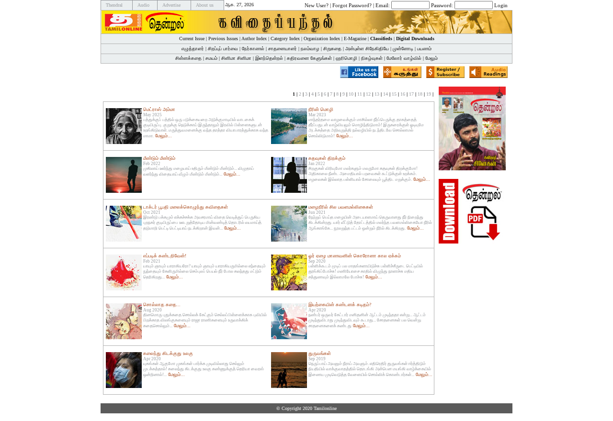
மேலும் (431, 58)
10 (351, 94)
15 (394, 94)
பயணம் (424, 48)
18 (420, 94)
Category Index (285, 38)
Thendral (114, 5)
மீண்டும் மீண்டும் (159, 158)
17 (411, 94)
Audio (143, 5)
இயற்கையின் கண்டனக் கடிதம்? (339, 304)
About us (205, 5)
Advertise (171, 5)
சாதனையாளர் (282, 48)
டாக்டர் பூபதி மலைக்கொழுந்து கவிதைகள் (185, 207)
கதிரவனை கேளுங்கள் (309, 58)
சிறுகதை (332, 48)
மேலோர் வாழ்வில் (403, 58)
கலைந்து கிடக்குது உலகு (168, 353)
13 (377, 94)
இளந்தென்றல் (269, 58)
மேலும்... (163, 135)
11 (359, 94)
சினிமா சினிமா (236, 58)
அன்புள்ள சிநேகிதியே (367, 48)
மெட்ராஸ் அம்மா (159, 109)
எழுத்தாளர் (193, 48)
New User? (317, 5)
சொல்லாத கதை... (162, 304)
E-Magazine (355, 38)
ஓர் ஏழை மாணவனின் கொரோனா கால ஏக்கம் (354, 255)
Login (501, 5)
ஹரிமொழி (346, 58)
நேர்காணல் (253, 48)
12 (368, 94)
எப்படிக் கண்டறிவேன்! (164, 255)
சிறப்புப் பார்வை (223, 48)
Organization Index (322, 38)
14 (385, 94)
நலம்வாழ (310, 48)
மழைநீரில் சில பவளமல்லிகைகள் (340, 207)
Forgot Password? (352, 5)
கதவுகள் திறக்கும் (326, 158)
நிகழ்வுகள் (372, 58)
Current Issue (191, 38)
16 (402, 94)
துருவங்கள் (319, 353)
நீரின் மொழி (320, 109)
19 (428, 94)
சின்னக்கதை (188, 58)
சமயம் (211, 58)
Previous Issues (223, 38)
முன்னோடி (403, 48)
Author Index (254, 38)
